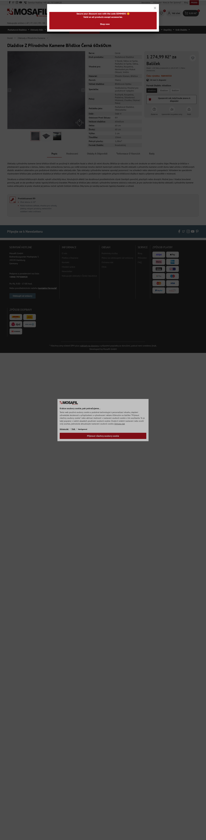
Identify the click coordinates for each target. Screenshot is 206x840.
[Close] (155, 8)
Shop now (105, 24)
